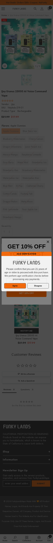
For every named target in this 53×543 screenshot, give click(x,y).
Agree (15, 286)
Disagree (38, 286)
